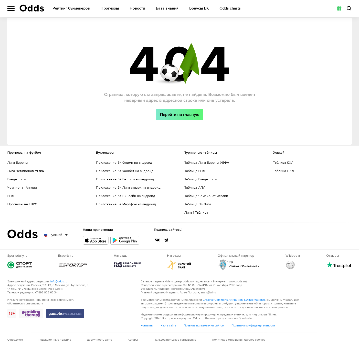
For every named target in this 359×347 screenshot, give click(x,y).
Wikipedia (290, 264)
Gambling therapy (31, 313)
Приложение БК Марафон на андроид (126, 204)
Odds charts (230, 8)
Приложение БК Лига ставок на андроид (128, 187)
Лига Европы (17, 163)
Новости (137, 8)
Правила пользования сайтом (204, 325)
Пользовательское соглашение (175, 340)
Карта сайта (168, 325)
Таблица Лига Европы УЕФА (206, 163)
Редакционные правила (55, 340)
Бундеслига (16, 179)
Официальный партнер (238, 264)
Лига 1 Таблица (196, 212)
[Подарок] (339, 8)
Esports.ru (72, 264)
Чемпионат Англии (22, 187)
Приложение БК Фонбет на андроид (124, 171)
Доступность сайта (99, 340)
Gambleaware (65, 313)
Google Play (124, 240)
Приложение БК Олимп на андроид (124, 163)
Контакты (147, 325)
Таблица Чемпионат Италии (206, 196)
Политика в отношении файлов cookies (238, 340)
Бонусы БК (199, 8)
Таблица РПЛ (194, 171)
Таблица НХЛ (283, 171)
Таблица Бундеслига (200, 179)
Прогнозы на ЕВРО (22, 204)
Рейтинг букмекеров (71, 8)
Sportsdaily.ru (19, 264)
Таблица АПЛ (194, 187)
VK (157, 240)
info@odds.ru (58, 281)
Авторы (133, 340)
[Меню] (11, 8)
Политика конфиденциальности (253, 325)
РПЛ (10, 196)
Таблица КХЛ (283, 163)
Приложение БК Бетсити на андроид (125, 179)
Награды (127, 264)
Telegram (166, 240)
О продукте (15, 340)
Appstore (95, 240)
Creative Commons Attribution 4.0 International (234, 300)
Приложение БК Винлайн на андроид (125, 196)
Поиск (349, 8)
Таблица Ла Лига (197, 204)
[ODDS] (32, 8)
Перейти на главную (179, 114)
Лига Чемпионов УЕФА (25, 171)
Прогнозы (110, 8)
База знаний (167, 8)
